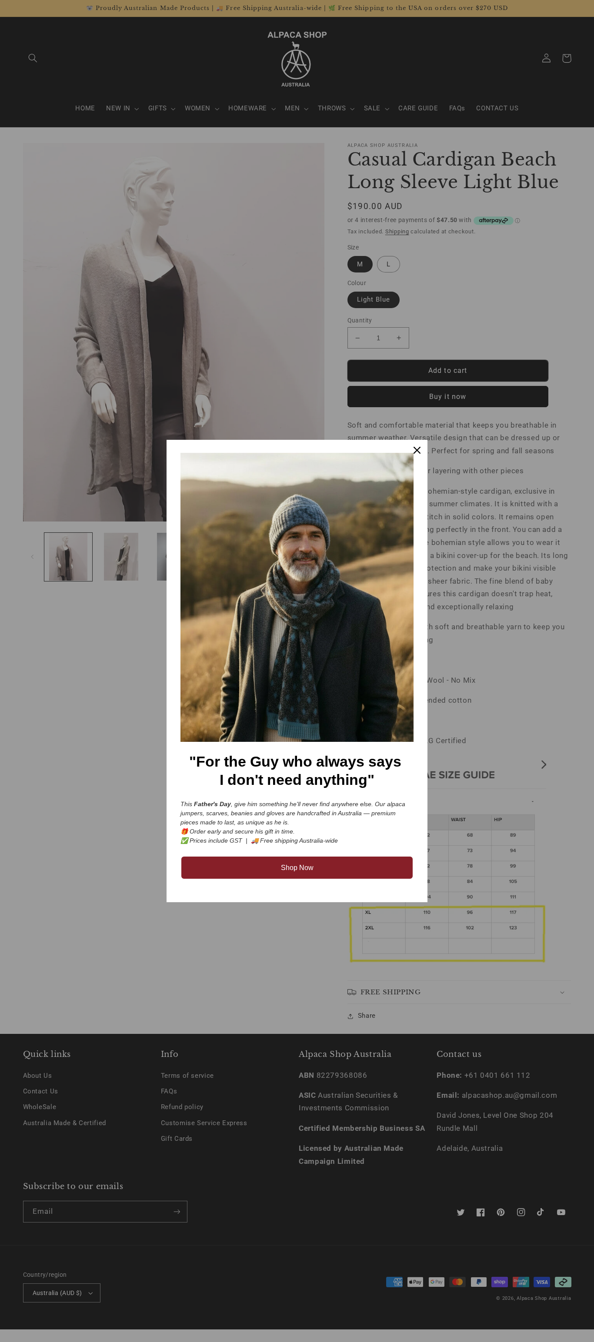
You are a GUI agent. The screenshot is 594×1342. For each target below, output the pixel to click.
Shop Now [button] (297, 867)
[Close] (417, 450)
